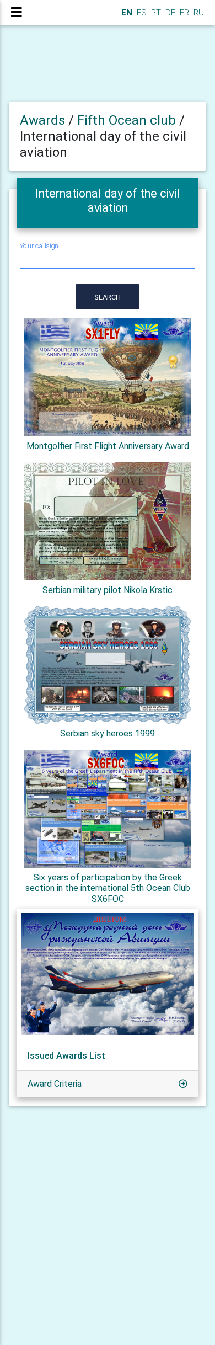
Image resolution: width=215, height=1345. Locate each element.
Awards (42, 120)
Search (107, 297)
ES (141, 13)
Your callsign (39, 246)
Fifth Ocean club (128, 120)
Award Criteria (55, 1084)
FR (183, 13)
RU (198, 13)
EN (125, 13)
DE (169, 13)
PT (155, 13)
